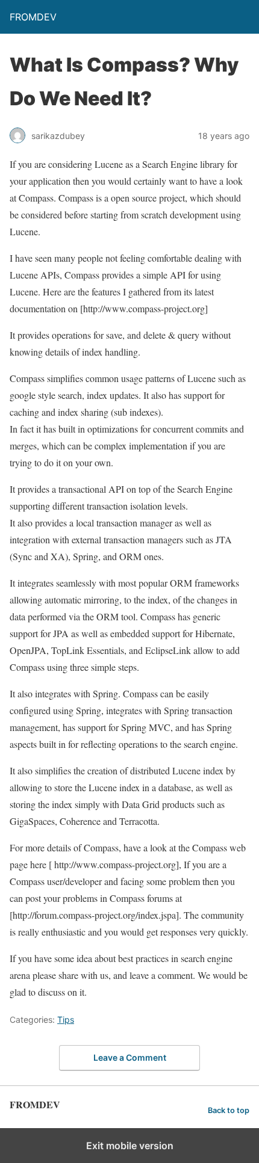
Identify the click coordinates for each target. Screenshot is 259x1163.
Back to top (228, 1110)
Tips (65, 1019)
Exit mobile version (129, 1146)
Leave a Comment (129, 1057)
